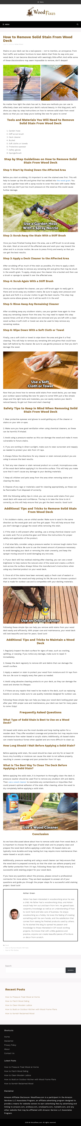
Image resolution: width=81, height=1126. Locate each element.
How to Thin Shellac (12, 950)
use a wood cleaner (17, 782)
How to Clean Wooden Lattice (19, 1005)
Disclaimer (8, 1041)
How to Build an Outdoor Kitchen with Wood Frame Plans (31, 1009)
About (7, 1049)
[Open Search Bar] (77, 24)
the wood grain (63, 180)
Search (8, 966)
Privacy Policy (10, 1045)
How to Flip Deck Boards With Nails (17, 948)
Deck (7, 945)
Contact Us (9, 1053)
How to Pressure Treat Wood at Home (22, 997)
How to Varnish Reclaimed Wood (19, 1013)
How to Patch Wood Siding (17, 1001)
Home (7, 1037)
